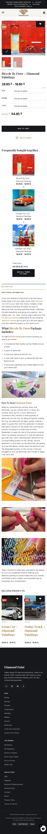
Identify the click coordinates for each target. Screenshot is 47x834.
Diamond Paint (23, 402)
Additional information (13, 292)
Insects (7, 721)
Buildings (11, 70)
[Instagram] (6, 686)
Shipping (7, 780)
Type (4, 106)
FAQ (5, 776)
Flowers (7, 705)
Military (7, 717)
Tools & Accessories (12, 729)
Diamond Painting (9, 320)
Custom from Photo (11, 733)
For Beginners (9, 749)
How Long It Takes (11, 757)
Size (3, 91)
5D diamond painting (10, 318)
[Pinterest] (12, 686)
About (6, 796)
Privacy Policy (9, 800)
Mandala (7, 713)
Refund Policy (9, 788)
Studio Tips (8, 764)
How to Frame (9, 761)
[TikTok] (23, 686)
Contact (7, 792)
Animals (7, 701)
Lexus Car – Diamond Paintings (10, 631)
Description (7, 287)
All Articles (8, 745)
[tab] (23, 287)
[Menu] (3, 12)
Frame (4, 98)
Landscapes (9, 709)
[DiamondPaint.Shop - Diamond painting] (23, 12)
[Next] (42, 37)
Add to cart (23, 128)
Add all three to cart (23, 273)
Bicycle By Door (19, 328)
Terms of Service (10, 804)
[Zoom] (6, 52)
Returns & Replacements (13, 784)
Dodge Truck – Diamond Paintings (35, 631)
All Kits (6, 698)
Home (4, 70)
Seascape (8, 725)
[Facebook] (18, 686)
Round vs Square (10, 753)
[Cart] (44, 12)
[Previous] (5, 37)
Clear (43, 87)
